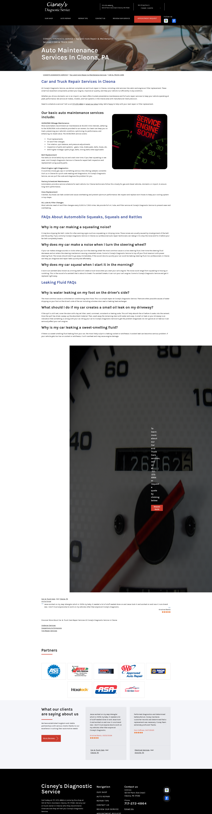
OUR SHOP (49, 18)
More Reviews (49, 738)
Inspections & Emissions (51, 628)
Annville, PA (139, 753)
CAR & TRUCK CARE (63, 42)
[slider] (166, 612)
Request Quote (157, 508)
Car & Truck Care (48, 599)
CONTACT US (100, 18)
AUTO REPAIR (66, 18)
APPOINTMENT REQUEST (147, 18)
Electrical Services (142, 750)
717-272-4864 (107, 5)
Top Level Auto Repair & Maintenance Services (88, 75)
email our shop (92, 104)
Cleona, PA (64, 599)
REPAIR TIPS (83, 18)
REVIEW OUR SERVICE (121, 18)
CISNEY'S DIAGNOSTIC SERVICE (58, 39)
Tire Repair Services (49, 631)
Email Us (129, 809)
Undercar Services (48, 625)
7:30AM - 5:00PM (147, 8)
